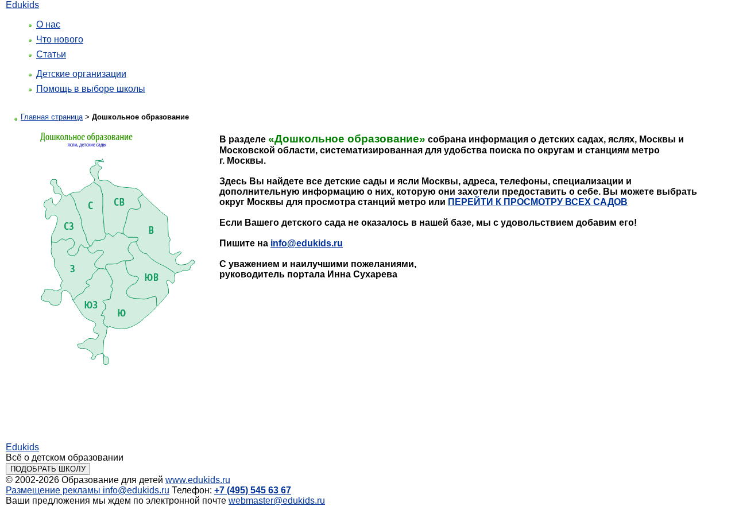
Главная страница (52, 117)
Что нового (59, 39)
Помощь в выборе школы (90, 89)
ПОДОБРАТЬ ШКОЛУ (48, 469)
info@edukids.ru (306, 243)
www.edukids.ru (197, 480)
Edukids (22, 5)
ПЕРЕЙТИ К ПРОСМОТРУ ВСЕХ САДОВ (538, 202)
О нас (48, 24)
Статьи (51, 54)
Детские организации (81, 74)
